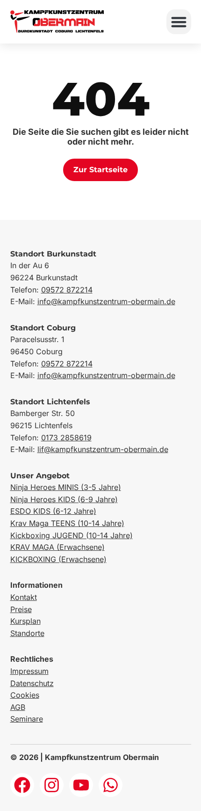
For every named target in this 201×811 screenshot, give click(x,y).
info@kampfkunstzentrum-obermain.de (106, 301)
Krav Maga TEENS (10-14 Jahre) (67, 523)
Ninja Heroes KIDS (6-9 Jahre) (64, 499)
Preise (21, 609)
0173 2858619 (66, 437)
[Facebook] (22, 785)
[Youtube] (81, 785)
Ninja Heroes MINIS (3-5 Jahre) (65, 487)
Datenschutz (32, 683)
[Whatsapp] (110, 785)
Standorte (27, 633)
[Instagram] (52, 785)
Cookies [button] (24, 695)
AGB (17, 707)
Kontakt (23, 597)
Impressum (29, 671)
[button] (178, 21)
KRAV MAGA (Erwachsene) (57, 547)
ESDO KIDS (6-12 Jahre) (53, 511)
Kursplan (25, 621)
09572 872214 (67, 289)
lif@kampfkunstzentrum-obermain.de (102, 449)
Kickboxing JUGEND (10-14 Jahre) (71, 535)
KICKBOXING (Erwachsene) (58, 559)
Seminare (26, 718)
